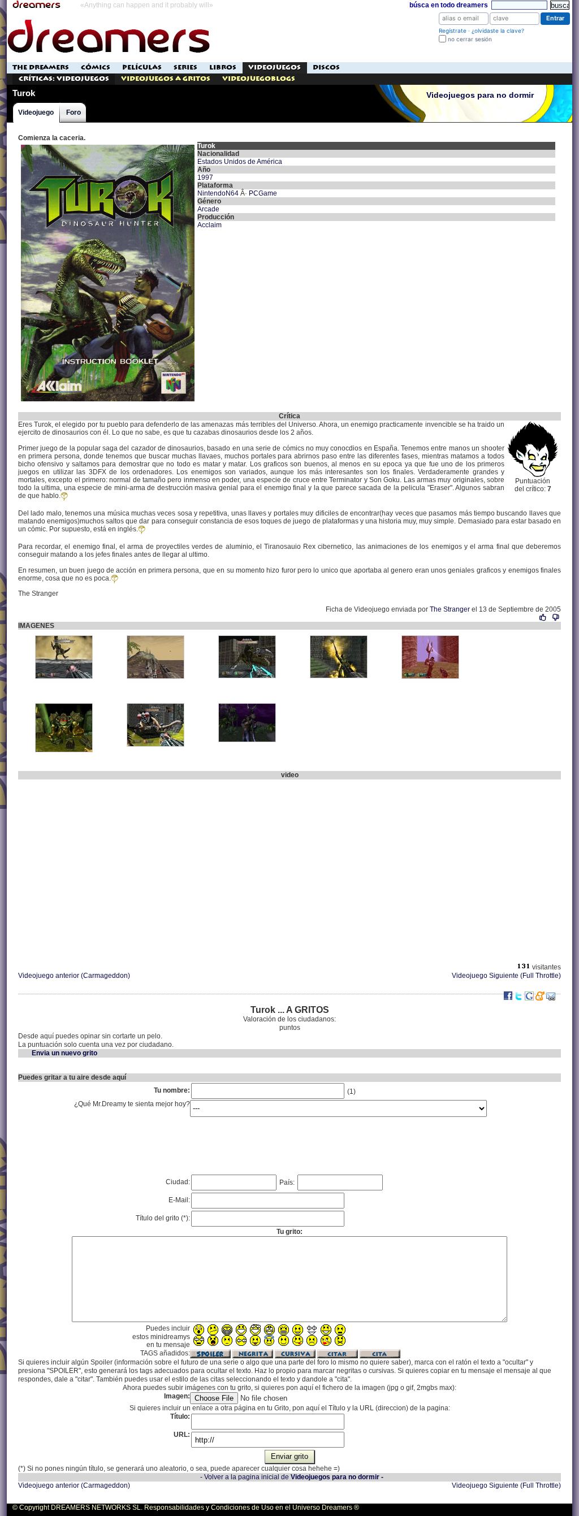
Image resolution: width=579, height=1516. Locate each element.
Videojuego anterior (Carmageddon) (74, 976)
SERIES (185, 67)
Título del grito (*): (163, 1218)
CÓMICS (95, 67)
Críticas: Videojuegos (64, 79)
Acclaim (209, 225)
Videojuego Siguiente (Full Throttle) (506, 976)
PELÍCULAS (142, 67)
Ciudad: (178, 1182)
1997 (205, 177)
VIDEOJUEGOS (274, 67)
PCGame (263, 193)
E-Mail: (179, 1200)
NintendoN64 (218, 193)
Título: (180, 1416)
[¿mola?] (543, 617)
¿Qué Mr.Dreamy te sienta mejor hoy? (132, 1104)
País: (287, 1182)
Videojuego (36, 112)
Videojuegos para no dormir (480, 95)
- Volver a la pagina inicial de (291, 1477)
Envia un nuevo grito (64, 1053)
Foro (73, 112)
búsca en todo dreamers (448, 5)
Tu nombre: (172, 1090)
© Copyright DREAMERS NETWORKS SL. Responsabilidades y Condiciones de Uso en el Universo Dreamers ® (185, 1507)
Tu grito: (289, 1232)
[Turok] (107, 146)
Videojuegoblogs (258, 79)
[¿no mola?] (555, 617)
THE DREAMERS (40, 67)
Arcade (208, 209)
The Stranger (450, 609)
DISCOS (326, 67)
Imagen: (177, 1396)
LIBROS (222, 67)
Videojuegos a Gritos (165, 79)
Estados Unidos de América (239, 162)
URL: (182, 1435)
